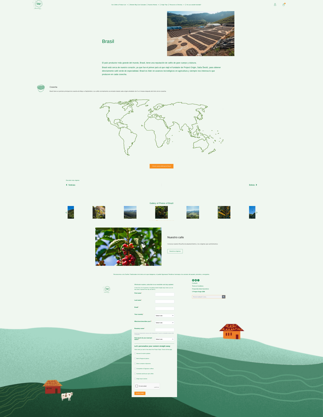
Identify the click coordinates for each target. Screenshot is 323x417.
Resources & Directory (176, 4)
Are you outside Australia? (193, 4)
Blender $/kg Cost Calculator (138, 4)
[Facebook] (193, 280)
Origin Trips (164, 4)
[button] (66, 212)
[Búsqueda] (223, 296)
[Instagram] (198, 280)
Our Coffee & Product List (118, 4)
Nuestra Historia (152, 4)
